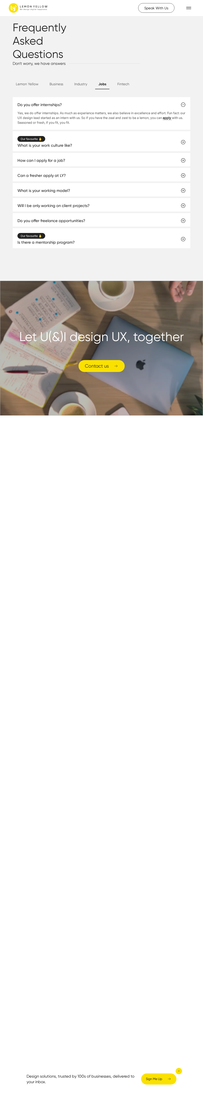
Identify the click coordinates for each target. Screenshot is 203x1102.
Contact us (97, 366)
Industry (80, 84)
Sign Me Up (154, 1079)
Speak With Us (156, 8)
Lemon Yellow (27, 84)
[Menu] (189, 8)
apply (167, 118)
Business (56, 84)
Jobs (102, 84)
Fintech (123, 84)
